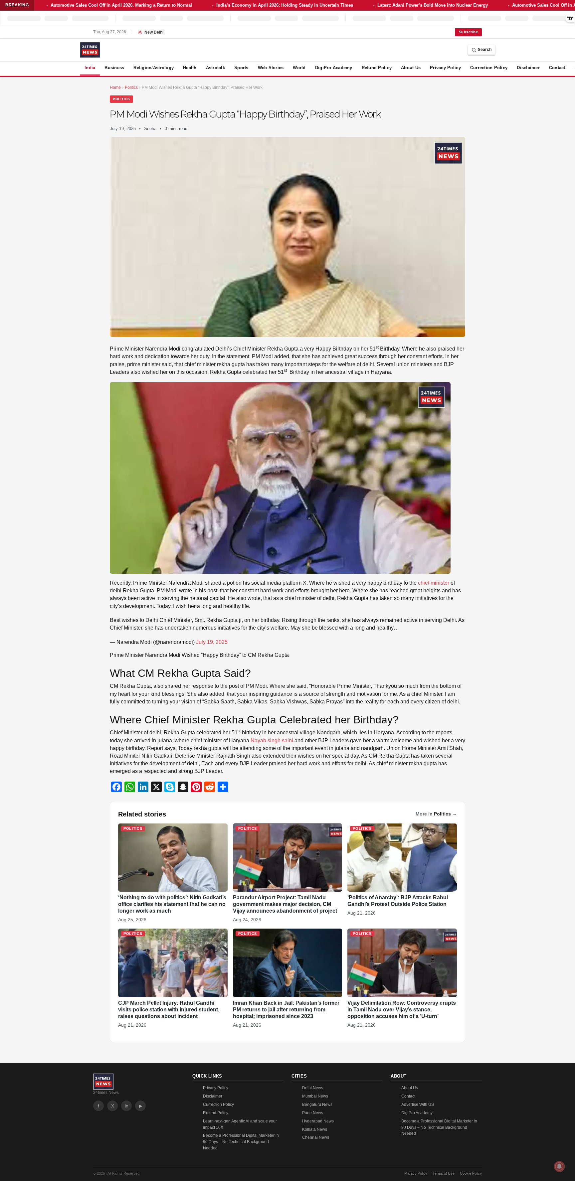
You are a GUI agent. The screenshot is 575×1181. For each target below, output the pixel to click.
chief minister (434, 583)
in (126, 1105)
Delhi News (312, 1088)
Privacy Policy (445, 67)
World (299, 67)
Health (190, 67)
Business (114, 67)
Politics (121, 99)
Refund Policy (377, 67)
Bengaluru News (317, 1104)
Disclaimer (528, 67)
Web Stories (271, 67)
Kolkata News (314, 1129)
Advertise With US (417, 1104)
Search (484, 49)
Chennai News (315, 1137)
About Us (411, 67)
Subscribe (468, 32)
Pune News (312, 1112)
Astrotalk (215, 67)
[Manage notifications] (559, 1166)
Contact (557, 67)
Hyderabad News (318, 1121)
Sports (241, 67)
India (90, 67)
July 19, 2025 (212, 642)
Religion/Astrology (153, 67)
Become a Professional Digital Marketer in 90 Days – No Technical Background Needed (241, 1141)
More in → (436, 813)
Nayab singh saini (271, 740)
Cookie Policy (471, 1173)
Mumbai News (315, 1096)
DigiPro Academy (333, 67)
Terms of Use (444, 1173)
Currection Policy (488, 67)
